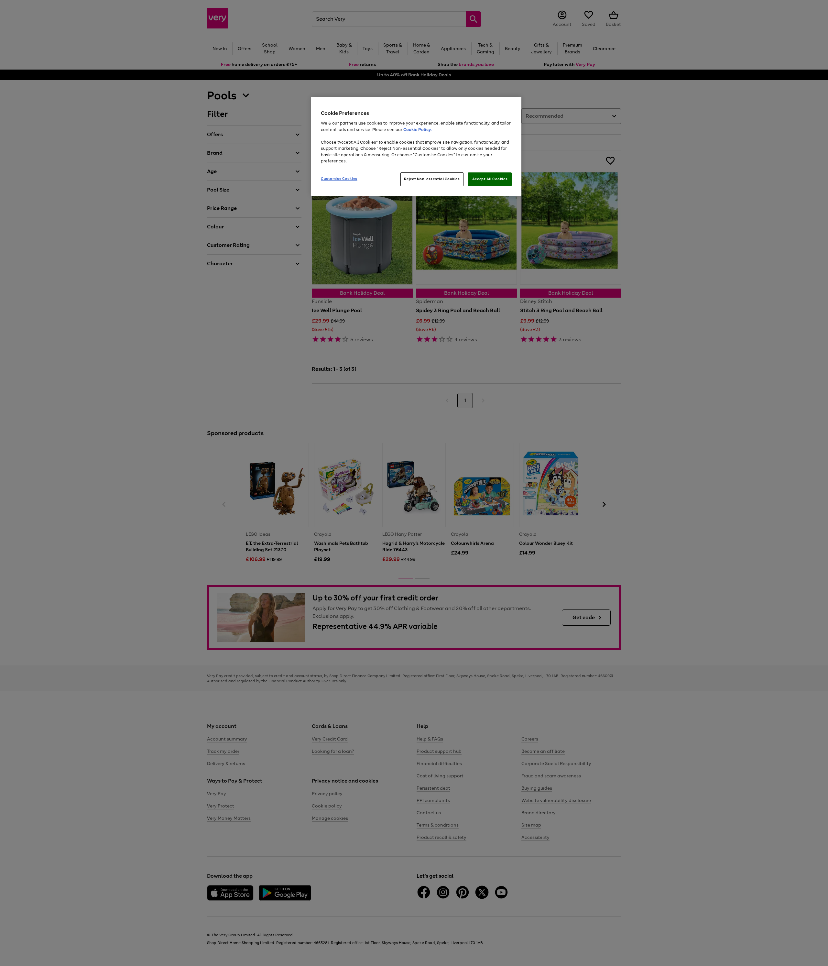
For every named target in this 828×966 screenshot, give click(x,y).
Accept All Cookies (489, 178)
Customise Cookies (339, 178)
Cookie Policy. (417, 129)
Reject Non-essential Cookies (432, 178)
